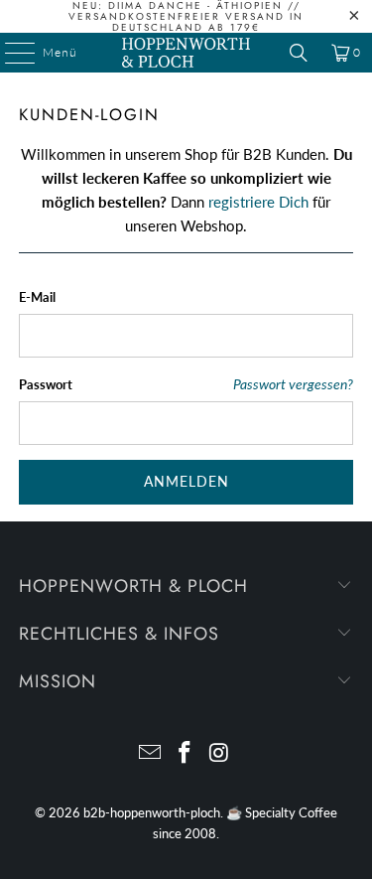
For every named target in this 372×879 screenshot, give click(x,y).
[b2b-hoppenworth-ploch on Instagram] (219, 753)
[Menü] (10, 53)
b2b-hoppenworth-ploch (151, 812)
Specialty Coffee (291, 812)
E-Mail (37, 297)
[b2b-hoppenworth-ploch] (186, 53)
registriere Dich (258, 202)
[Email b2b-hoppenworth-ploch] (151, 753)
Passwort (45, 384)
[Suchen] (298, 53)
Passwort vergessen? (293, 384)
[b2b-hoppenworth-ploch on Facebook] (185, 753)
